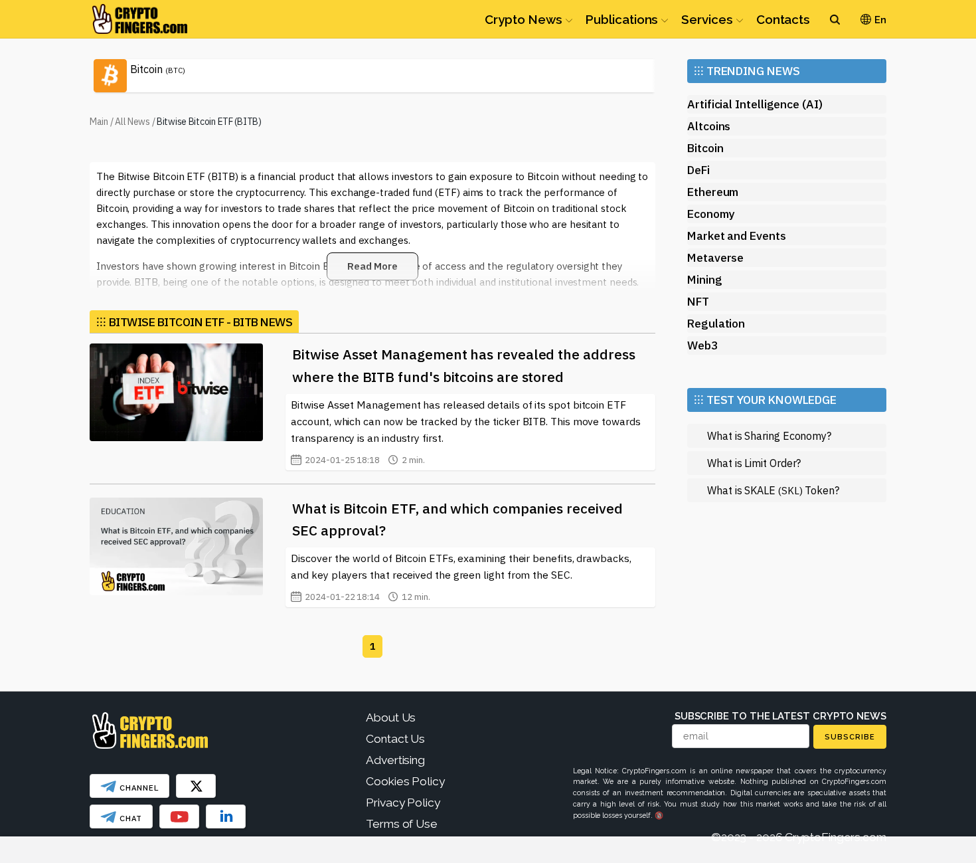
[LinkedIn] (226, 816)
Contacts (783, 19)
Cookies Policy (405, 781)
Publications (622, 19)
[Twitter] (196, 786)
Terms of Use (402, 823)
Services (706, 19)
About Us (391, 717)
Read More (372, 266)
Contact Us (395, 738)
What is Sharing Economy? (769, 435)
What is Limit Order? (754, 463)
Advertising (395, 760)
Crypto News (523, 19)
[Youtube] (179, 816)
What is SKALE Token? (773, 490)
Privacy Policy (403, 802)
